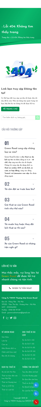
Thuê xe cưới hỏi (8, 390)
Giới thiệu (5, 337)
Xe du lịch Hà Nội (8, 372)
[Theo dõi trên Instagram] (7, 318)
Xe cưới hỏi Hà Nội (29, 391)
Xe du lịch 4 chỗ (28, 340)
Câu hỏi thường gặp (29, 376)
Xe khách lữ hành (28, 387)
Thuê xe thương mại (9, 382)
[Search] (34, 4)
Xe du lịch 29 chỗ (28, 351)
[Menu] (38, 4)
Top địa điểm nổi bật (30, 372)
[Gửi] (37, 117)
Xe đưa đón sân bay (30, 379)
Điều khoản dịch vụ (9, 348)
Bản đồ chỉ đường (8, 356)
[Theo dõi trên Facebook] (3, 318)
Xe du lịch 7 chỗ (28, 344)
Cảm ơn (4, 345)
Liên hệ (4, 341)
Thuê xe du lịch (28, 383)
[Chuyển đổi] (33, 143)
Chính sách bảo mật (9, 352)
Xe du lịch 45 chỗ (28, 359)
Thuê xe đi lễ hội (8, 386)
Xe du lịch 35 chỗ (28, 355)
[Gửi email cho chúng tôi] (15, 318)
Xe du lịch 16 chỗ (28, 348)
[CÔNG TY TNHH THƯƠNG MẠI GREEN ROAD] (8, 4)
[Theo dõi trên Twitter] (11, 318)
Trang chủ (5, 37)
